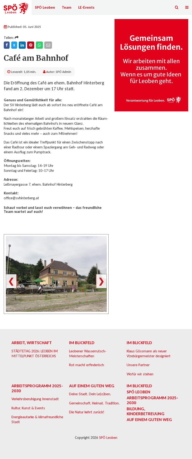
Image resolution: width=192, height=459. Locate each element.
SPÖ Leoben (45, 7)
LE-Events (86, 7)
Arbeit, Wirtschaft (31, 342)
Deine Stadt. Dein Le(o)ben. (90, 394)
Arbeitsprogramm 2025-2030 (37, 388)
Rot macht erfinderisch (86, 365)
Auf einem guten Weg (91, 385)
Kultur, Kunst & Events (28, 408)
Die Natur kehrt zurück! (86, 412)
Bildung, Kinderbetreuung (145, 411)
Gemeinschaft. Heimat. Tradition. (94, 403)
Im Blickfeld (81, 342)
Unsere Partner (138, 365)
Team (66, 7)
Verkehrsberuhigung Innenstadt (35, 399)
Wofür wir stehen (140, 374)
